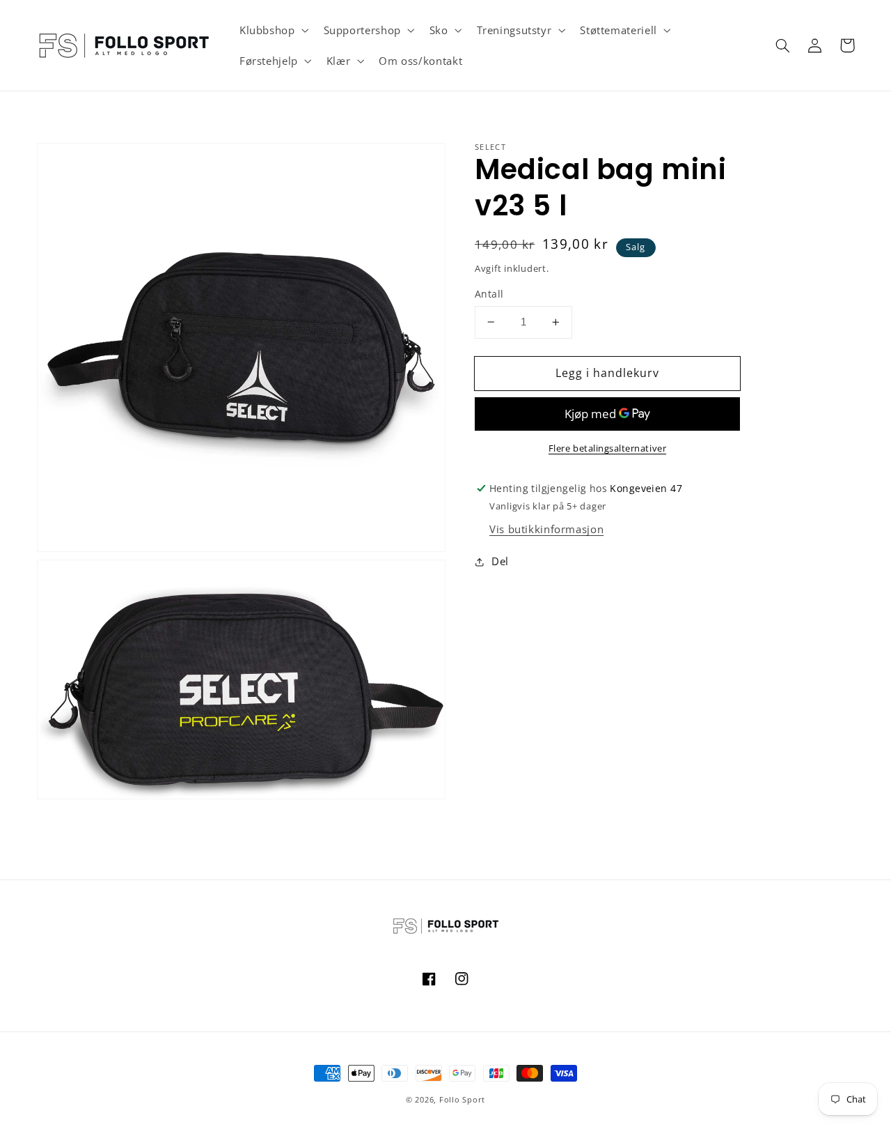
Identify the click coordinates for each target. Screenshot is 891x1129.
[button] (272, 30)
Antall (489, 293)
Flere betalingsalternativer (607, 448)
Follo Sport (462, 1100)
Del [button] (500, 561)
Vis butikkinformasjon (546, 529)
